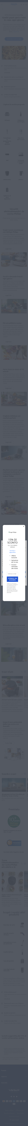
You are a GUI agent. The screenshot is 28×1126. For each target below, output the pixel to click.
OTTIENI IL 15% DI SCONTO (12, 579)
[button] (23, 526)
